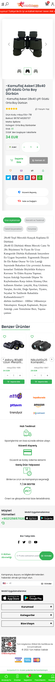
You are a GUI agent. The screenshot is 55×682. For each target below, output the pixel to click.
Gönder (48, 555)
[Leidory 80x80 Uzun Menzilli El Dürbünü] (13, 345)
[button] (9, 44)
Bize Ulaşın (27, 623)
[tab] (12, 220)
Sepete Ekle (19, 160)
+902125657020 (13, 519)
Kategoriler (27, 615)
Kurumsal (27, 607)
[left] (3, 359)
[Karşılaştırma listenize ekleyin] (32, 171)
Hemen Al (40, 160)
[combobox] (5, 583)
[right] (51, 359)
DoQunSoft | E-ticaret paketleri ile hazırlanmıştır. (27, 670)
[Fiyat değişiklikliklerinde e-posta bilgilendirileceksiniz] (43, 171)
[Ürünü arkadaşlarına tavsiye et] (22, 171)
